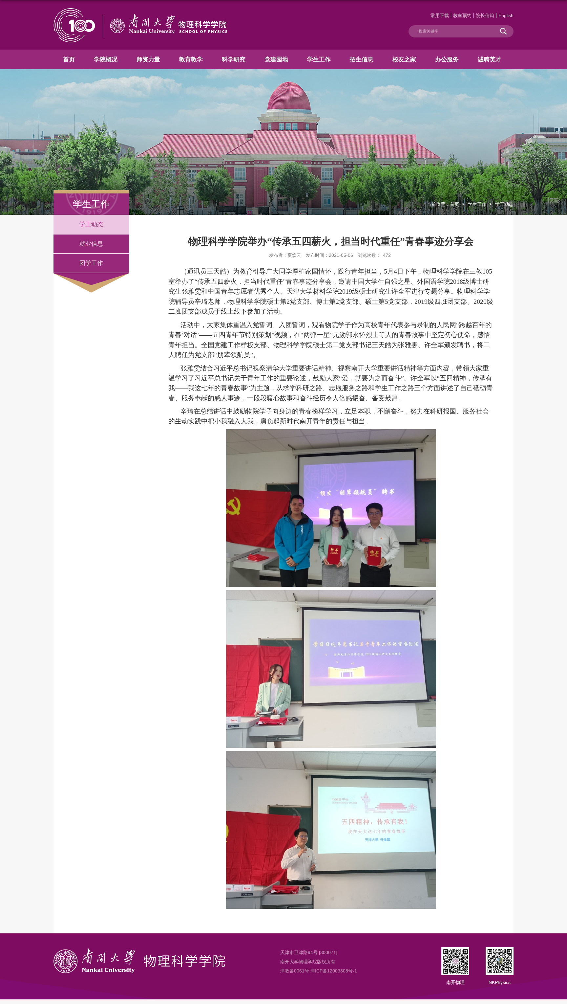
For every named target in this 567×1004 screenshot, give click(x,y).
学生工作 (319, 59)
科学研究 (233, 59)
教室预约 (462, 15)
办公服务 (447, 59)
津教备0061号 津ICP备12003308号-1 (318, 970)
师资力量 (148, 59)
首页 (69, 59)
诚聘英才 (489, 59)
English (506, 15)
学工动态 (504, 204)
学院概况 (105, 59)
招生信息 (361, 59)
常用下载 (439, 15)
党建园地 (276, 59)
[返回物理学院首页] (140, 10)
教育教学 (191, 59)
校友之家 (404, 59)
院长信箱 (485, 15)
